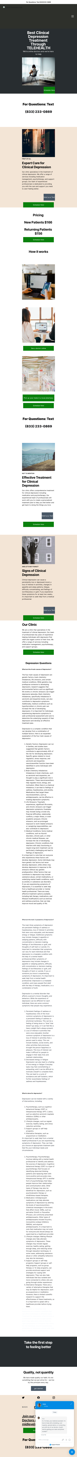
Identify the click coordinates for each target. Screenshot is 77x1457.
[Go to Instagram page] (54, 1397)
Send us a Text (49, 197)
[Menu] (72, 16)
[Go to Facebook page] (39, 1397)
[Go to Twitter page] (24, 1397)
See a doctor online (38, 348)
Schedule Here (49, 90)
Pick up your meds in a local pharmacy (38, 398)
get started (38, 1388)
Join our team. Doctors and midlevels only (33, 1420)
